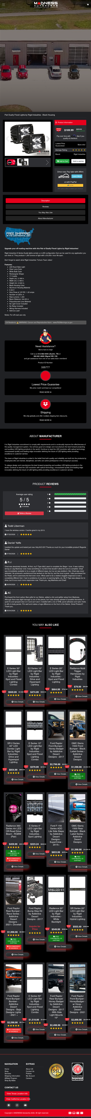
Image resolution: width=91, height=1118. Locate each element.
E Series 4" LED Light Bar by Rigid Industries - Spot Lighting (35, 831)
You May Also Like (45, 212)
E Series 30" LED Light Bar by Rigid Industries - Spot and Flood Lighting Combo (13, 676)
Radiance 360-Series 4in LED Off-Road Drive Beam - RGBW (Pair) (13, 831)
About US (29, 1069)
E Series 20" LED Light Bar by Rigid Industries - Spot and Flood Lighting (56, 675)
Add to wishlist (78, 161)
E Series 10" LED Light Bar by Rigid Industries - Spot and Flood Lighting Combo (35, 751)
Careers (29, 1078)
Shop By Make (10, 1080)
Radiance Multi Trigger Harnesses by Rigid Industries (77, 674)
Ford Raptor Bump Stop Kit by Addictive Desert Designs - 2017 (35, 913)
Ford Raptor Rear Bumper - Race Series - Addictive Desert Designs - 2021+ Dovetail (13, 916)
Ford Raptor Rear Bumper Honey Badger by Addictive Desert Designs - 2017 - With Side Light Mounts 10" (56, 1006)
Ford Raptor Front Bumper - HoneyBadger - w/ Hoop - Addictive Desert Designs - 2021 (77, 1004)
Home (7, 1069)
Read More (45, 392)
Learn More (77, 176)
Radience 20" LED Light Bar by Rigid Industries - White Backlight (56, 915)
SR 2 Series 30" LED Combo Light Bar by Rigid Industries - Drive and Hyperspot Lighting (13, 752)
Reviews (45, 206)
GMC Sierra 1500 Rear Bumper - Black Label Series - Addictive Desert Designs (77, 833)
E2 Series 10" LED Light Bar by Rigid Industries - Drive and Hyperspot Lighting (35, 676)
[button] (48, 138)
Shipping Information (12, 1076)
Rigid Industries (79, 154)
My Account (30, 1076)
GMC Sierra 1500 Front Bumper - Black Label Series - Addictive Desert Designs (77, 751)
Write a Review (25, 513)
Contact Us (30, 1071)
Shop (7, 1071)
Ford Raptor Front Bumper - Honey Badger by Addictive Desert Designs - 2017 (56, 749)
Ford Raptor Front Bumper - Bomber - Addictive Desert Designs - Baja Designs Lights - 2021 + (13, 1005)
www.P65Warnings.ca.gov (62, 322)
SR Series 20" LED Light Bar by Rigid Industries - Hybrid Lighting (77, 913)
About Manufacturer (45, 218)
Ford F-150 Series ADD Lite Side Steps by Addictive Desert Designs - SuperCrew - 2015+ (56, 835)
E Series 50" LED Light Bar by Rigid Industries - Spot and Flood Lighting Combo (35, 1004)
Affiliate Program (11, 1078)
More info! (81, 144)
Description (45, 200)
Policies (29, 1073)
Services (8, 1073)
